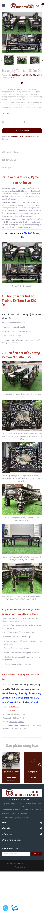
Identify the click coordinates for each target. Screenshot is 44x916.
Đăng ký (36, 854)
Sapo (27, 867)
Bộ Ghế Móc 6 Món (33, 772)
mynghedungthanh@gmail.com (17, 817)
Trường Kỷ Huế (11, 772)
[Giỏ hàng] (42, 5)
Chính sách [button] (7, 834)
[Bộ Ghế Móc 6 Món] (33, 760)
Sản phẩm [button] (6, 828)
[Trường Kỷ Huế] (11, 760)
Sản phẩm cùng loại (22, 745)
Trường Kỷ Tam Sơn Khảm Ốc (12, 596)
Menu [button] (4, 822)
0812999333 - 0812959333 (17, 814)
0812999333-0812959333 (20, 136)
